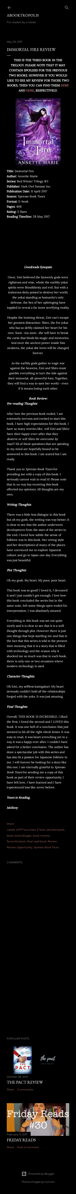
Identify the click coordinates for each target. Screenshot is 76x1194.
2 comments (25, 1089)
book (10, 835)
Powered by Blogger (41, 1173)
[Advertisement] (38, 999)
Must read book (36, 841)
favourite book (16, 841)
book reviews (41, 835)
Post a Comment (28, 1147)
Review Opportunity (20, 847)
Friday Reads (21, 1140)
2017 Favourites (26, 829)
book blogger (23, 835)
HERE (65, 85)
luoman (50, 1181)
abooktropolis (55, 829)
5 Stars (41, 829)
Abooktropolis (23, 15)
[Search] (66, 7)
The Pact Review (25, 1082)
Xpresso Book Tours (46, 847)
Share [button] (10, 823)
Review (52, 841)
